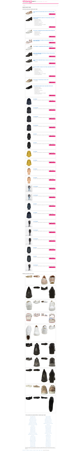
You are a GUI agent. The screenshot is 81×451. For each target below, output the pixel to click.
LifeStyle (41, 1)
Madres (43, 1)
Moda (37, 1)
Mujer (39, 1)
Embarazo (46, 1)
